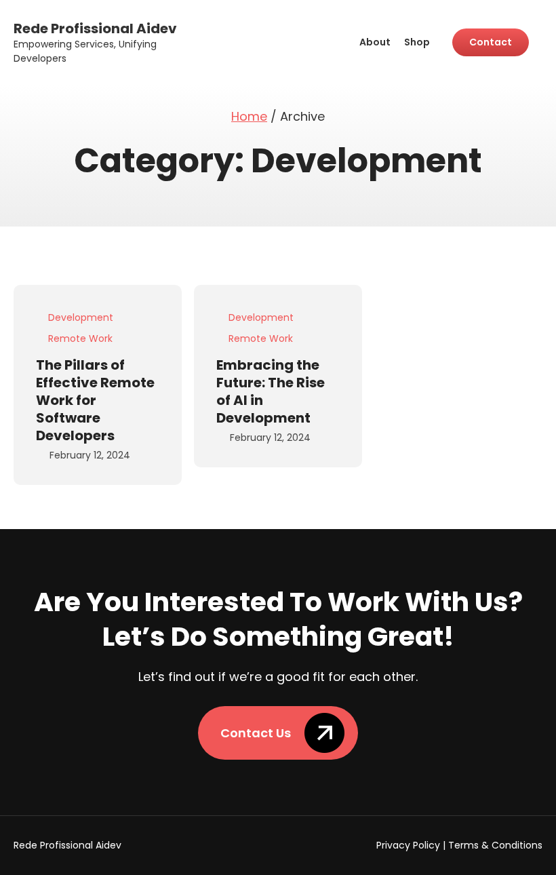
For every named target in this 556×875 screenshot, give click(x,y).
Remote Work (80, 338)
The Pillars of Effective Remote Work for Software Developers (95, 400)
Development (80, 317)
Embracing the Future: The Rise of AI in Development (270, 391)
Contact (490, 42)
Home (249, 116)
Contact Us (255, 732)
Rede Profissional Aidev (95, 28)
